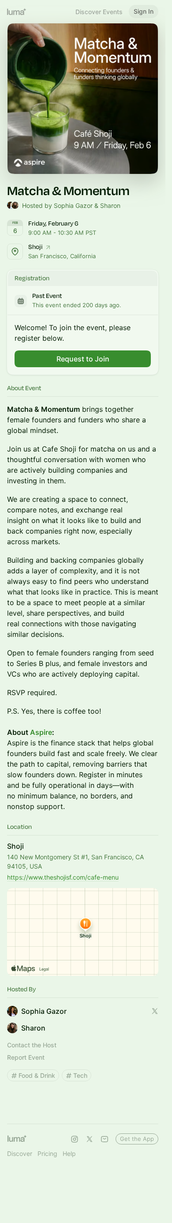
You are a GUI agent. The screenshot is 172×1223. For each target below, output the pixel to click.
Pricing (47, 1153)
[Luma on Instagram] (74, 1139)
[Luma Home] (16, 11)
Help (69, 1153)
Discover (19, 1153)
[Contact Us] (104, 1139)
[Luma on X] (89, 1139)
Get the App (137, 1138)
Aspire (41, 732)
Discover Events (99, 11)
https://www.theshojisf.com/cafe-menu (63, 877)
